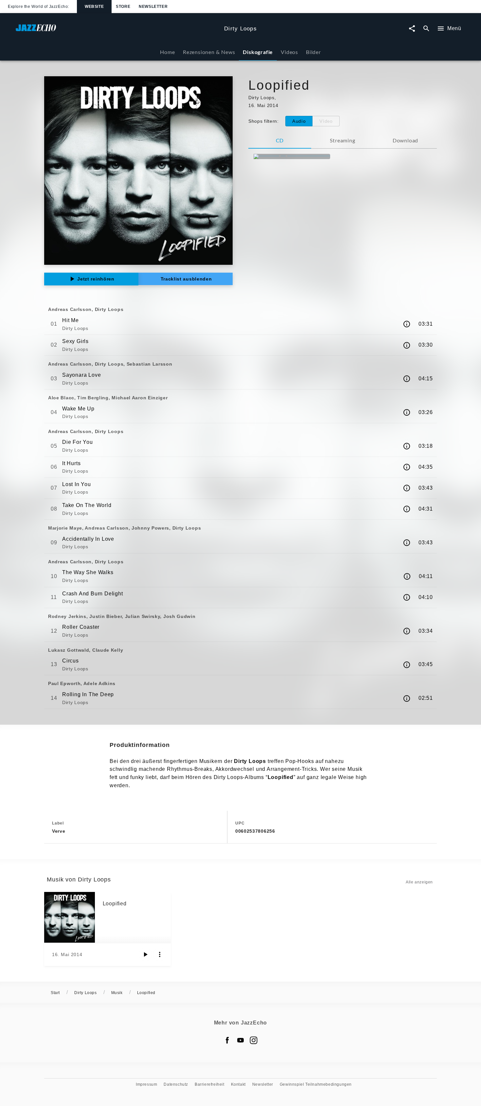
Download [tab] (405, 140)
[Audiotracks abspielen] (145, 954)
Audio (299, 121)
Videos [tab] (289, 52)
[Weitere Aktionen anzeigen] (159, 954)
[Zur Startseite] (117, 31)
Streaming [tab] (342, 140)
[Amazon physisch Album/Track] (292, 156)
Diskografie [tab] (258, 52)
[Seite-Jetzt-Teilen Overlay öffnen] (412, 28)
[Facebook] (227, 1040)
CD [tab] (280, 140)
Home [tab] (167, 52)
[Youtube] (240, 1040)
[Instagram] (253, 1040)
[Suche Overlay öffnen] (426, 28)
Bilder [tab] (313, 52)
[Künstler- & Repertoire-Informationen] (406, 324)
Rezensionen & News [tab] (209, 52)
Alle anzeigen (419, 882)
